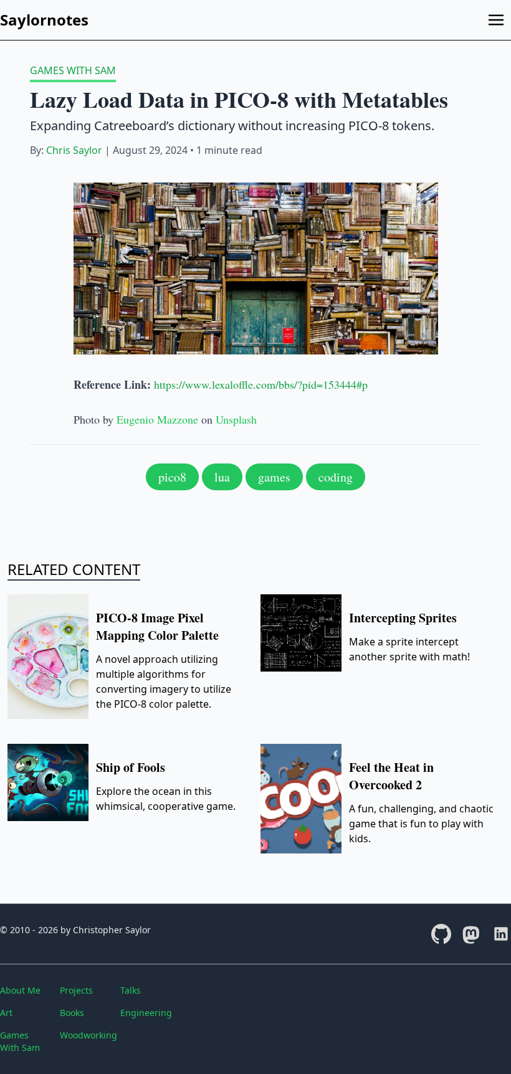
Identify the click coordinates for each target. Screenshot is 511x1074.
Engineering (145, 1013)
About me (20, 990)
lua (222, 476)
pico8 (172, 476)
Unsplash (236, 419)
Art (6, 1013)
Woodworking (85, 1035)
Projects (76, 990)
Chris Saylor (74, 150)
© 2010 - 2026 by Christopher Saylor (75, 930)
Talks (130, 990)
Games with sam (20, 1041)
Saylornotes (44, 19)
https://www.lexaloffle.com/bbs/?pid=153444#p (261, 384)
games (274, 476)
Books (72, 1013)
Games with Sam (73, 70)
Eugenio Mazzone (157, 419)
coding (335, 476)
